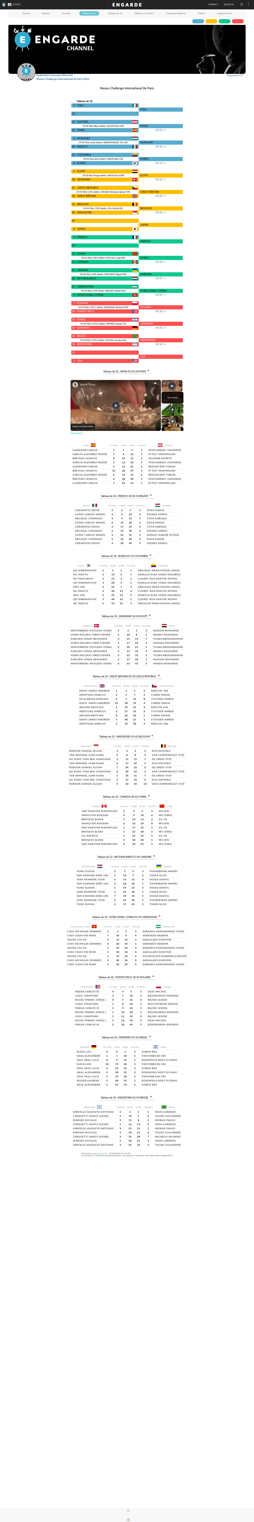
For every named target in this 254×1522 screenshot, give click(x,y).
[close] (128, 1510)
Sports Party (87, 384)
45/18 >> (160, 311)
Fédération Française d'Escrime (54, 75)
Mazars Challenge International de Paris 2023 (62, 79)
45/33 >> (160, 179)
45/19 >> (160, 163)
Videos (201, 13)
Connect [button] (213, 5)
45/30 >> (160, 146)
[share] (155, 383)
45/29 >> (160, 295)
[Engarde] (4, 5)
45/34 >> (160, 344)
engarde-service (99, 1153)
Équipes (46, 13)
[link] (75, 385)
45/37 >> (160, 278)
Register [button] (229, 5)
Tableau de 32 (89, 13)
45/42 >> (160, 212)
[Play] (173, 409)
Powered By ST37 (235, 76)
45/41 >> (160, 130)
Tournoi (26, 13)
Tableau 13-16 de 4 (144, 13)
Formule (66, 13)
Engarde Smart (224, 13)
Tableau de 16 (115, 13)
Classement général (176, 13)
